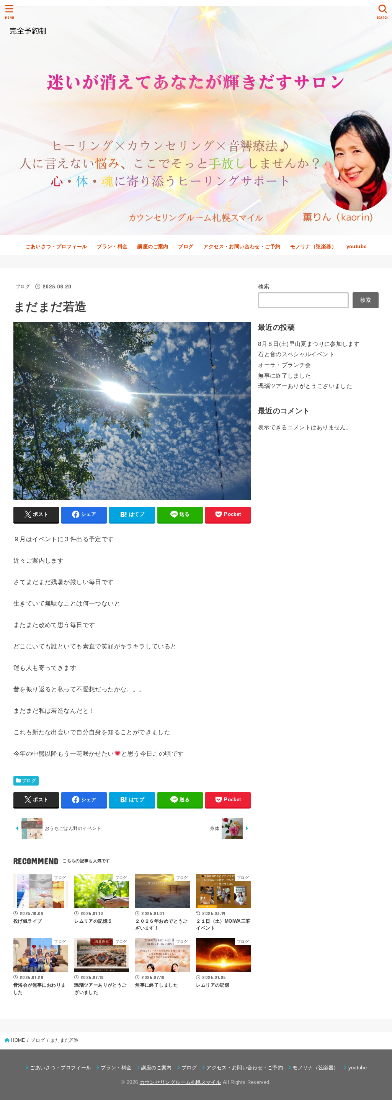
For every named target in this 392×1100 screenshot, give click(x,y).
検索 (264, 286)
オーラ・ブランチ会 (284, 365)
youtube (356, 246)
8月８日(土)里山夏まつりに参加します (308, 344)
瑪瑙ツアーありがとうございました (305, 386)
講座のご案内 (152, 246)
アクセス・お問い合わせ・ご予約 (241, 246)
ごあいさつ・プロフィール (56, 246)
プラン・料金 (112, 246)
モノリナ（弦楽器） (313, 246)
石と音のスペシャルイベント (296, 354)
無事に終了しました (284, 376)
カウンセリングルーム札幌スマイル (180, 1082)
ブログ (185, 246)
